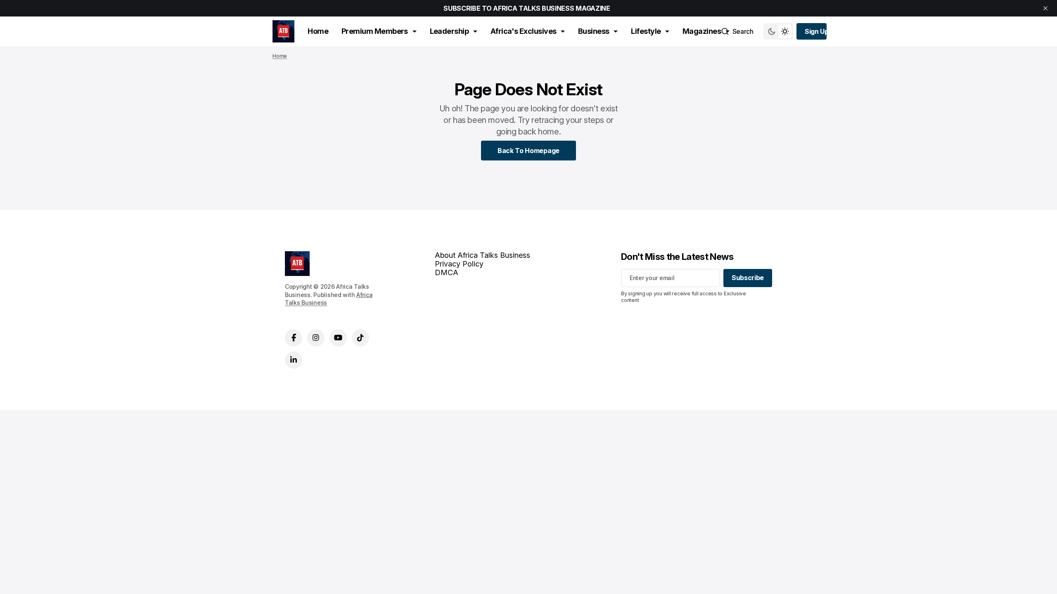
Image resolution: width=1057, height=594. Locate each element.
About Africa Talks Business (482, 255)
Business (593, 31)
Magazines (702, 31)
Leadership (449, 31)
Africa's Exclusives (524, 31)
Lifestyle (646, 31)
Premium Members (374, 31)
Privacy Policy (459, 263)
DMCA (446, 272)
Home (318, 31)
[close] (1045, 8)
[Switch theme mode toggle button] (778, 31)
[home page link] (283, 31)
